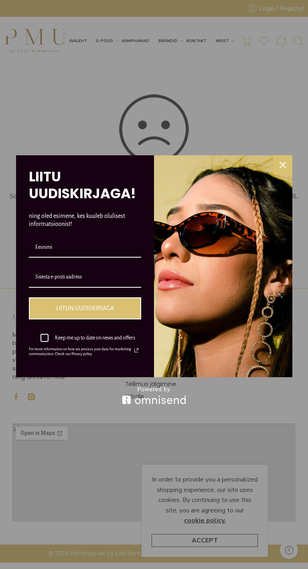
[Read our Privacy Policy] (136, 350)
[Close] (282, 165)
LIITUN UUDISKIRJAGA (85, 308)
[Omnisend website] (154, 395)
